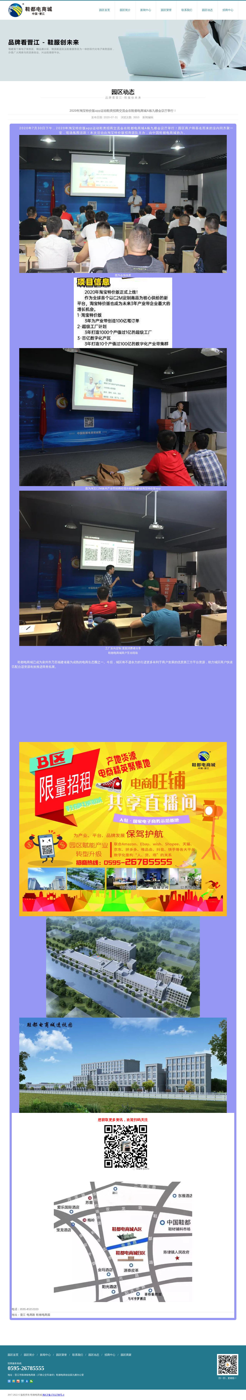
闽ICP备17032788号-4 (53, 1394)
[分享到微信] (31, 1381)
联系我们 (186, 10)
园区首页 (104, 10)
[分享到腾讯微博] (22, 1381)
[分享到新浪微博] (18, 1381)
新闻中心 (145, 10)
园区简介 (125, 10)
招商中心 (228, 10)
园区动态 (207, 10)
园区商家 (126, 1354)
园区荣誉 (166, 10)
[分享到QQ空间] (13, 1381)
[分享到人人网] (27, 1381)
